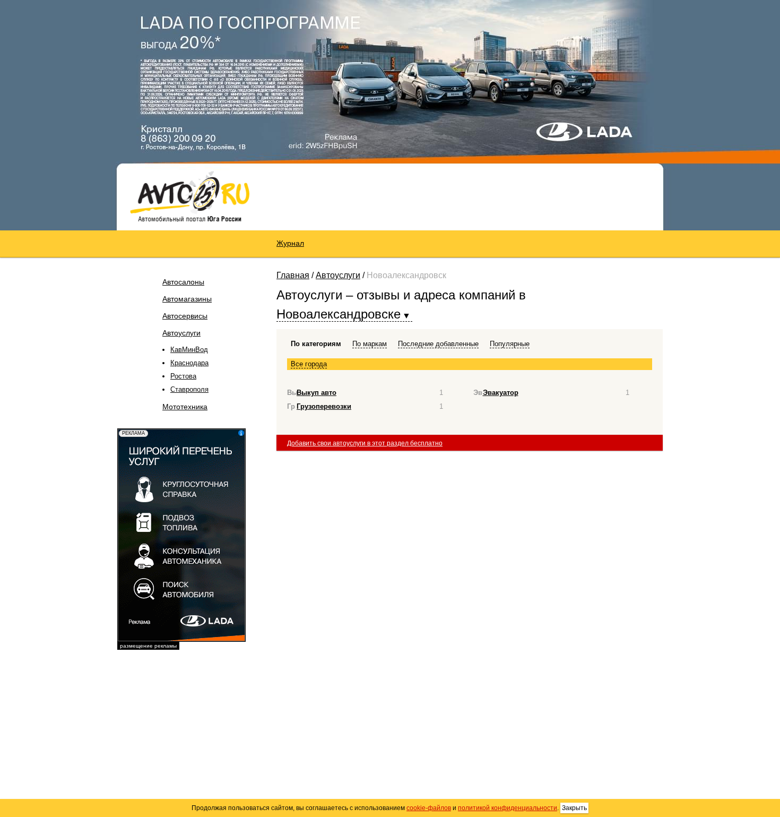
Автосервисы (184, 316)
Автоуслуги (181, 333)
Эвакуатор (500, 393)
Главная (292, 275)
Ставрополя (189, 389)
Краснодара (189, 363)
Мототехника (184, 406)
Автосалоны (183, 282)
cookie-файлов (428, 808)
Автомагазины (187, 299)
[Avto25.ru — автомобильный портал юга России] (189, 195)
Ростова (183, 376)
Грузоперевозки (324, 406)
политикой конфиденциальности (507, 808)
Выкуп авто (316, 393)
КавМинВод (189, 350)
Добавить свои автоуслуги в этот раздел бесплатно (365, 443)
